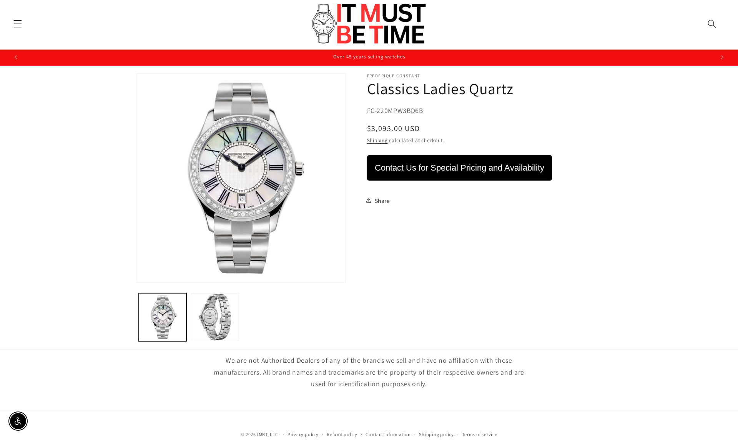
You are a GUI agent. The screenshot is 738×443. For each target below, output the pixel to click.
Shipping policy (436, 434)
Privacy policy (303, 434)
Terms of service (479, 434)
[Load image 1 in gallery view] (163, 317)
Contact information (388, 434)
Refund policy (342, 434)
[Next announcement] (722, 58)
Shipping (377, 140)
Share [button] (382, 200)
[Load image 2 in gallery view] (215, 317)
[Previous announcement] (15, 58)
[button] (17, 24)
